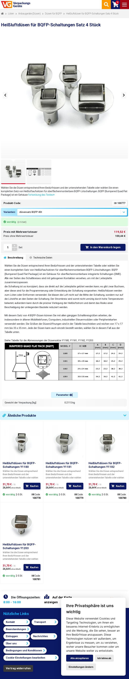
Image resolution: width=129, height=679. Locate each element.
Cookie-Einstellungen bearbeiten (25, 657)
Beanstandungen (16, 629)
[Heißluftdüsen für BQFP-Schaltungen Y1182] (107, 442)
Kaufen (34, 486)
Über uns (11, 643)
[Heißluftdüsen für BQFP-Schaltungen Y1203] (21, 524)
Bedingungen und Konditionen (24, 650)
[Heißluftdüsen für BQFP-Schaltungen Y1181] (64, 442)
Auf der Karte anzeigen (58, 599)
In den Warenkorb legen (105, 247)
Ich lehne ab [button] (104, 658)
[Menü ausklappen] (124, 4)
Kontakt (10, 622)
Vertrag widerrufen (18, 668)
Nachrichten (40, 636)
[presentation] (5, 95)
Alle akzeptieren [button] (79, 658)
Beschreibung (15, 257)
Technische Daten (42, 257)
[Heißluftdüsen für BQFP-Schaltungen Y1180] (21, 442)
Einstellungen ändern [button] (81, 666)
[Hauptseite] (16, 4)
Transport (40, 622)
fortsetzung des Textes (41, 194)
